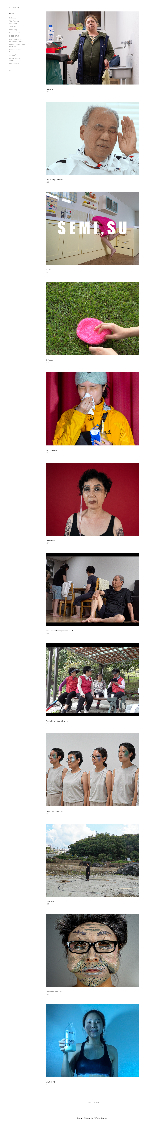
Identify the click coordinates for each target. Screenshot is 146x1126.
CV (10, 70)
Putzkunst (12, 18)
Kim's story (13, 30)
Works (11, 13)
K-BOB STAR (14, 36)
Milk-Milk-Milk (14, 63)
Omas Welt (13, 55)
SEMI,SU (12, 26)
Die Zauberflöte (15, 33)
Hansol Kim (14, 7)
